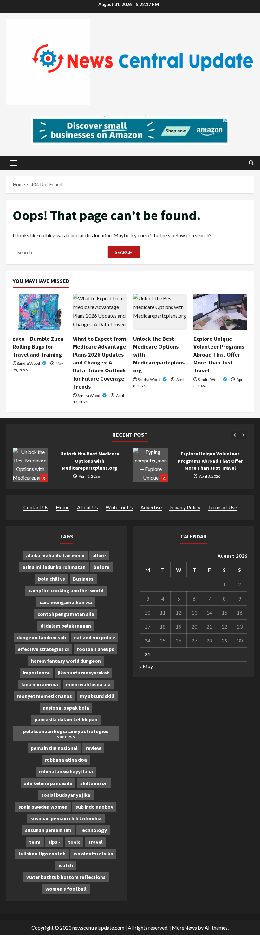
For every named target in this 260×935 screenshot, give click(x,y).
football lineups (95, 649)
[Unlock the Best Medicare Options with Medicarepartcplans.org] (160, 312)
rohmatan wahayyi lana (66, 771)
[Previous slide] (235, 435)
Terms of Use (222, 507)
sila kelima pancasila (48, 783)
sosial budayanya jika (65, 795)
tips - (54, 842)
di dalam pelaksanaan (66, 625)
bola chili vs (51, 579)
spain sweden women (43, 806)
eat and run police (94, 637)
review (93, 748)
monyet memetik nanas (44, 696)
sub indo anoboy (94, 806)
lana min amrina (39, 684)
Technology (93, 830)
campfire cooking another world (66, 590)
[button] (13, 163)
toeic (74, 842)
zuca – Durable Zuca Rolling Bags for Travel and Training (38, 346)
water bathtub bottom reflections (66, 877)
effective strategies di (43, 649)
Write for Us (119, 507)
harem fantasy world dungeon (66, 661)
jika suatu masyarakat (83, 672)
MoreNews (184, 928)
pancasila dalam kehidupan (66, 719)
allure (99, 555)
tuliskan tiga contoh (42, 853)
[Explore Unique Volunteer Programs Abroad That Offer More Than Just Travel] (220, 312)
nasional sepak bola (66, 708)
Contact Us (35, 507)
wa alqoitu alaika (93, 853)
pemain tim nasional (54, 748)
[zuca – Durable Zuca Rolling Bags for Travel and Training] (40, 312)
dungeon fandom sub (41, 637)
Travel (95, 842)
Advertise (151, 507)
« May (146, 666)
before (101, 567)
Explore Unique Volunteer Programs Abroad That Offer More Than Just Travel (218, 354)
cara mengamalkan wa (66, 602)
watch (66, 865)
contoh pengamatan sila (65, 614)
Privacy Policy (184, 507)
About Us (87, 507)
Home (62, 507)
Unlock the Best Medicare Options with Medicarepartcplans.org (30, 465)
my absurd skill (97, 696)
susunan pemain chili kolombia (65, 818)
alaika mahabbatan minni (55, 555)
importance (36, 672)
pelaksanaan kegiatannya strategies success (65, 733)
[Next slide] (243, 435)
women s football (66, 889)
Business (83, 579)
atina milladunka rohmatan (54, 567)
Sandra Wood (29, 363)
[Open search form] (251, 163)
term (35, 842)
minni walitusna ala (88, 684)
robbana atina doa (66, 760)
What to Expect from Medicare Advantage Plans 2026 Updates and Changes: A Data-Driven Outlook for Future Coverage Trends (99, 362)
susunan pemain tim (48, 830)
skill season (94, 783)
